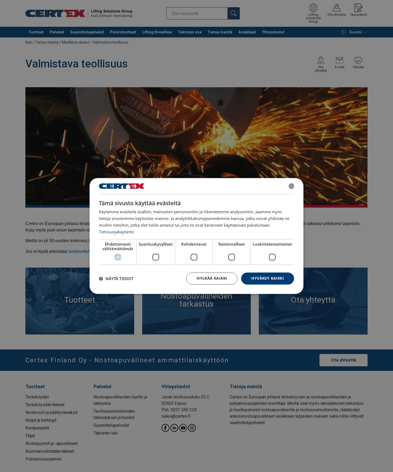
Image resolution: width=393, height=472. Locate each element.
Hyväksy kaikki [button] (267, 278)
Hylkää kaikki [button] (212, 278)
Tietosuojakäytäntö (116, 231)
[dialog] (196, 236)
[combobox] (291, 186)
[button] (116, 278)
